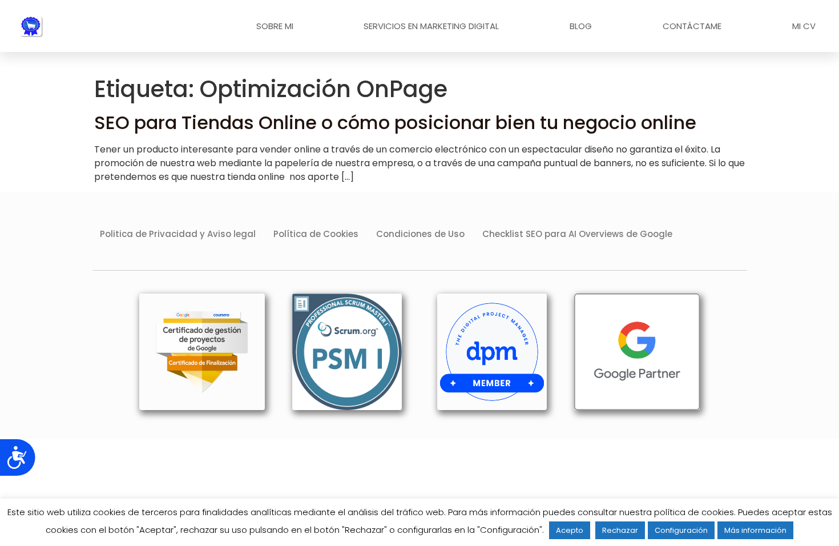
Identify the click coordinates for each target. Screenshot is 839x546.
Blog (581, 26)
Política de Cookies (315, 234)
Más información (755, 530)
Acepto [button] (569, 530)
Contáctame (692, 26)
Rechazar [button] (620, 530)
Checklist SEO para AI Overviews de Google (577, 234)
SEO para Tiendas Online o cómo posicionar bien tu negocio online (395, 122)
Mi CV (804, 26)
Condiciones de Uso (420, 234)
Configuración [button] (681, 530)
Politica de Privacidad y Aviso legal (178, 234)
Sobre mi (274, 26)
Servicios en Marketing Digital (431, 26)
